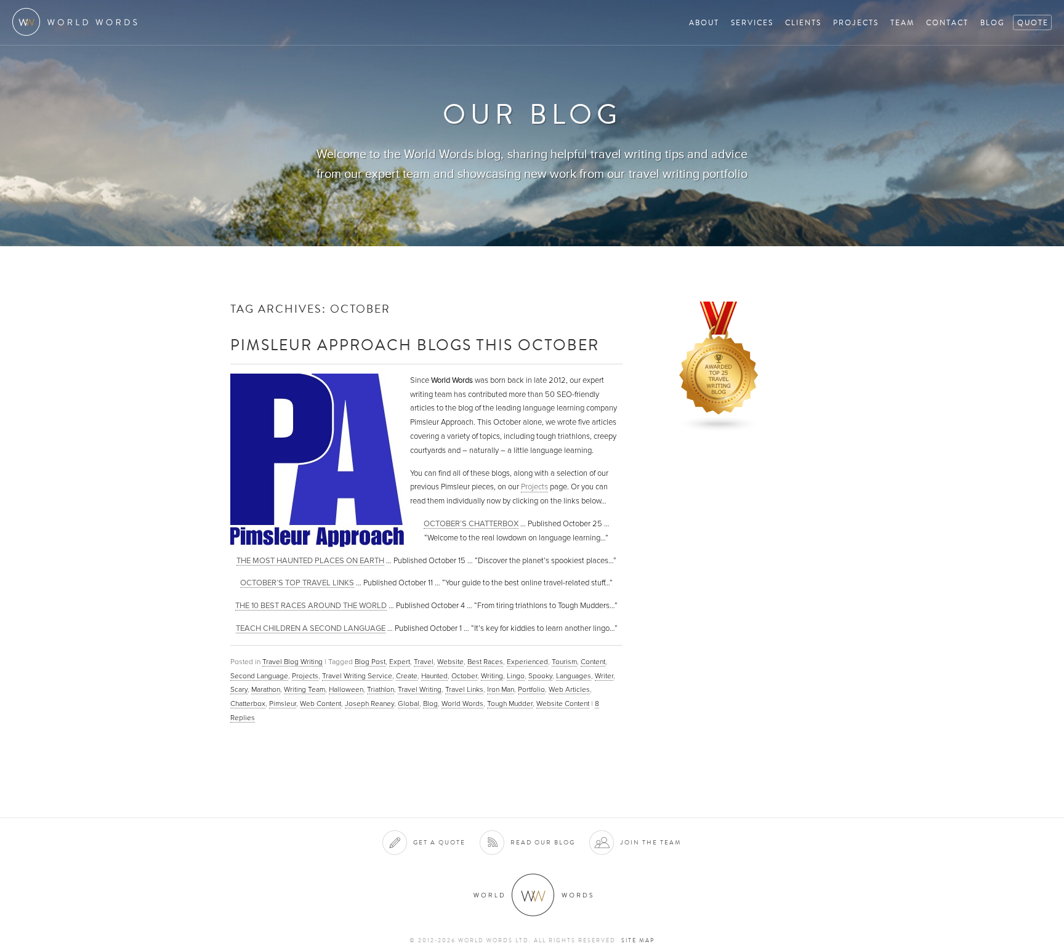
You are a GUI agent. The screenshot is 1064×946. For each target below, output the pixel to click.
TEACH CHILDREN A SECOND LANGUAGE (310, 628)
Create (406, 675)
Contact (947, 22)
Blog (992, 22)
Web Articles (569, 689)
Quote (1033, 22)
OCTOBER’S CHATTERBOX (471, 523)
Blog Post (370, 661)
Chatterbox (247, 703)
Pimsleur (282, 703)
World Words (78, 22)
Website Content (562, 703)
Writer (604, 675)
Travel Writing (419, 689)
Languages (573, 675)
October (464, 675)
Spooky (540, 675)
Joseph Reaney (369, 703)
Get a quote (439, 842)
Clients (803, 22)
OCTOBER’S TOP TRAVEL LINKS (297, 582)
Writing (492, 675)
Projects (856, 22)
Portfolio (531, 689)
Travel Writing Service (357, 675)
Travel (423, 661)
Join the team (651, 842)
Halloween (346, 689)
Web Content (320, 703)
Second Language (259, 675)
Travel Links (464, 689)
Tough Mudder (510, 703)
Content (593, 661)
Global (408, 703)
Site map (638, 940)
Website (450, 661)
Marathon (265, 689)
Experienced (527, 661)
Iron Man (500, 689)
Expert (399, 661)
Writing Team (304, 689)
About (704, 22)
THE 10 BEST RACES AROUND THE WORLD (311, 605)
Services (752, 22)
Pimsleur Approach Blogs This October (414, 344)
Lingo (516, 675)
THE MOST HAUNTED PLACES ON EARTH (310, 560)
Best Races (485, 661)
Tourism (564, 661)
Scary (239, 689)
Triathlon (380, 689)
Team (902, 22)
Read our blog (542, 842)
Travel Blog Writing (292, 661)
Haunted (434, 675)
